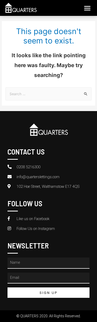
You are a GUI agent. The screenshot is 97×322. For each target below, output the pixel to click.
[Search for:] (48, 94)
